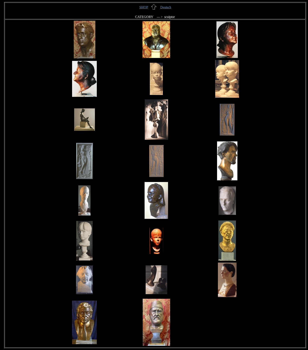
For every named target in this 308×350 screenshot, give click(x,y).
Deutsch (165, 7)
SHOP (143, 7)
